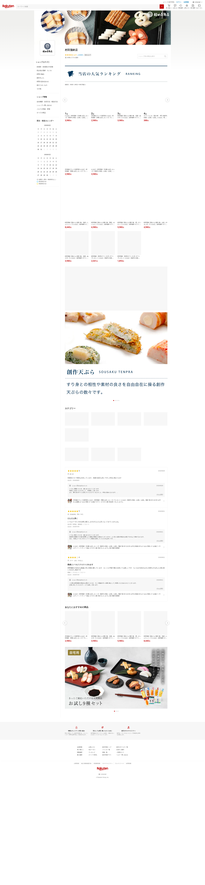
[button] (197, 7)
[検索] (162, 12)
